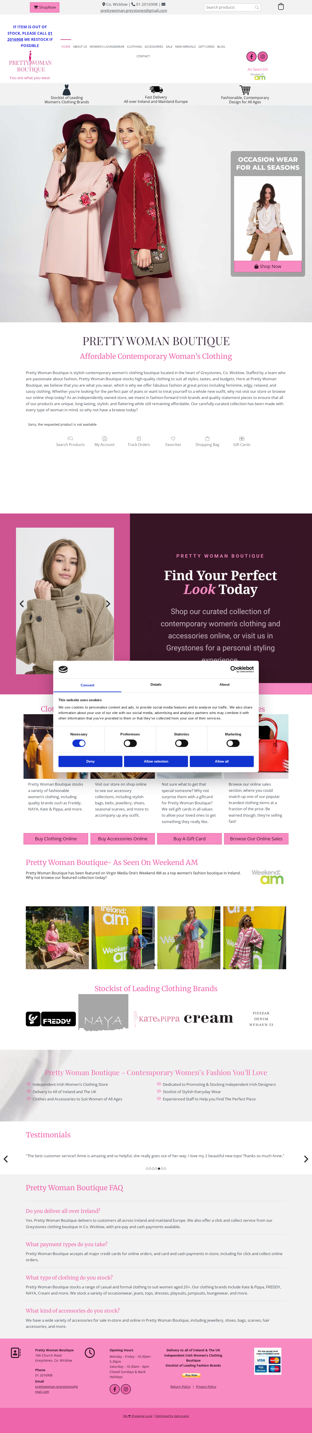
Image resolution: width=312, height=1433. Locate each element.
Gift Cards (206, 46)
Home (65, 46)
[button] (45, 7)
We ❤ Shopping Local (137, 1416)
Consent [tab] (87, 685)
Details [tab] (156, 684)
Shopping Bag (207, 444)
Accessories (154, 46)
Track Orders (139, 444)
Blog (221, 46)
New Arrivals (185, 46)
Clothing (134, 46)
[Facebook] (251, 56)
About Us (80, 46)
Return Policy (180, 1386)
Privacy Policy (206, 1386)
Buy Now (191, 1375)
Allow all (222, 761)
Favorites (173, 444)
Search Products (70, 444)
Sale (169, 46)
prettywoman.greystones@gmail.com (133, 10)
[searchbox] (232, 7)
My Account (105, 444)
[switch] (130, 743)
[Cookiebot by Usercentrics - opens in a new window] (234, 669)
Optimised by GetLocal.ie (172, 1416)
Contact (143, 56)
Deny (90, 761)
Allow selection (156, 761)
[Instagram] (262, 56)
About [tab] (224, 684)
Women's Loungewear (107, 46)
